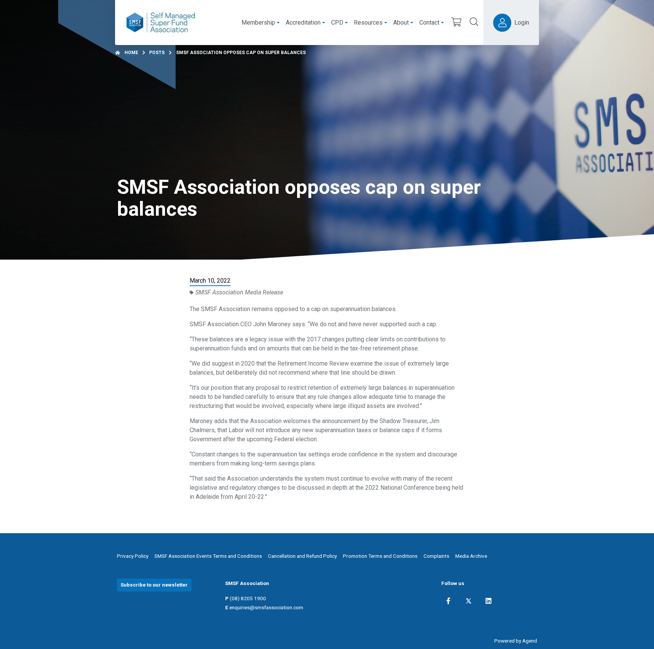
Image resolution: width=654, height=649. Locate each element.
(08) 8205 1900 (248, 598)
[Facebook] (448, 601)
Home (131, 52)
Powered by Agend (515, 641)
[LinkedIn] (488, 601)
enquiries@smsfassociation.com (266, 607)
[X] (468, 601)
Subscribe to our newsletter (154, 585)
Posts (157, 52)
